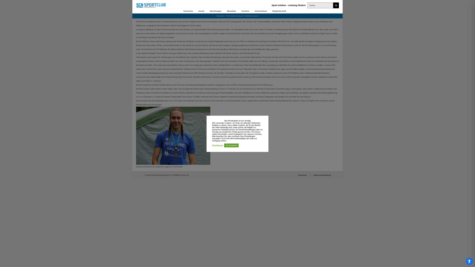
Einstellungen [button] (217, 145)
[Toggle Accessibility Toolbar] (469, 261)
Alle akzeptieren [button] (231, 145)
